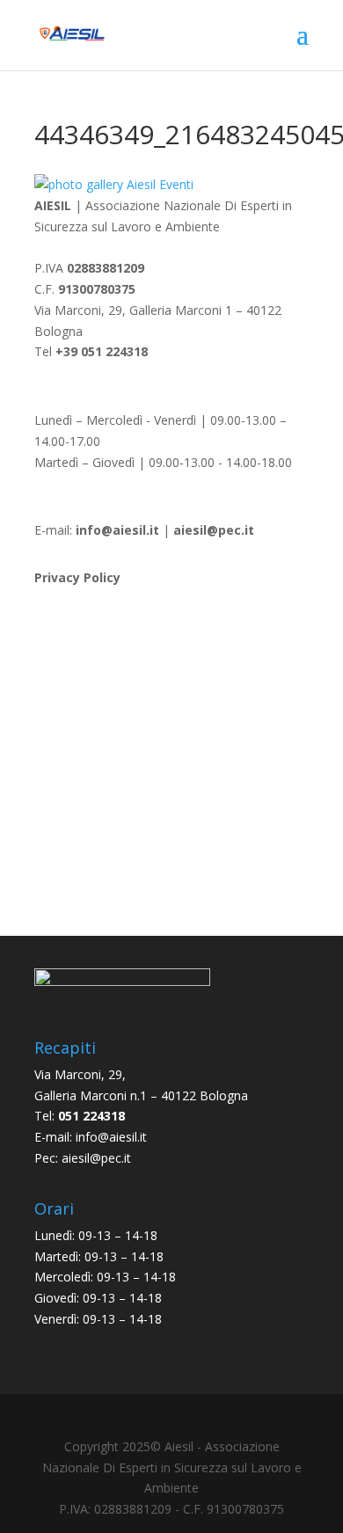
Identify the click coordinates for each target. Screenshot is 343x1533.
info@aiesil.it (117, 530)
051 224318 (91, 1115)
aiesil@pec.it (96, 1158)
